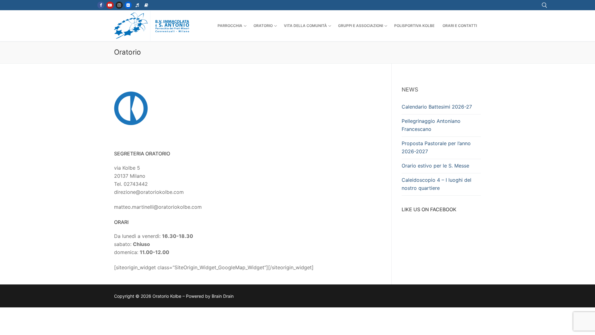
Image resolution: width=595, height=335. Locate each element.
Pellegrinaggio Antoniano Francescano (431, 125)
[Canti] (137, 5)
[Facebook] (100, 5)
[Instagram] (119, 5)
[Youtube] (109, 5)
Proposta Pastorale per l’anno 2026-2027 (436, 147)
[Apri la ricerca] (544, 5)
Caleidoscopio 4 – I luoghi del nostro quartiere (436, 184)
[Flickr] (128, 5)
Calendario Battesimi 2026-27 (437, 107)
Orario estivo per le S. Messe (435, 166)
